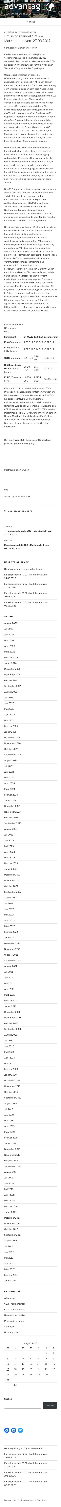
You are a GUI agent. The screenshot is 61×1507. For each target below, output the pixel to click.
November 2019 (12, 1086)
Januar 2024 (10, 800)
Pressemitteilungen (14, 1321)
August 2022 (10, 897)
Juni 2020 (9, 1046)
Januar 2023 (10, 869)
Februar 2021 (10, 1000)
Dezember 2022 (12, 875)
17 (8, 1369)
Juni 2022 (9, 909)
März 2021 (9, 995)
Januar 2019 (10, 1143)
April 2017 (9, 1263)
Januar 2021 (10, 1006)
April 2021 (9, 989)
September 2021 (12, 960)
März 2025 (9, 720)
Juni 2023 (9, 840)
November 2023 (12, 812)
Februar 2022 (11, 932)
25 (15, 1374)
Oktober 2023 (11, 817)
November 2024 (12, 743)
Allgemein (9, 1298)
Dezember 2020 (12, 1012)
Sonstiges (9, 1326)
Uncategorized (11, 1332)
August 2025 (10, 692)
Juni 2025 (9, 703)
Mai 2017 (8, 1258)
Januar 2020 (10, 1075)
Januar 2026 (10, 663)
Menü (32, 22)
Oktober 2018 (11, 1160)
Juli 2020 (8, 1040)
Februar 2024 (11, 795)
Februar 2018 (11, 1206)
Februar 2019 (11, 1138)
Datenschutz (10, 1500)
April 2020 (9, 1058)
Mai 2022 (9, 915)
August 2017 (10, 1240)
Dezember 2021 (12, 943)
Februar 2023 (11, 863)
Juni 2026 (9, 634)
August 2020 (10, 1035)
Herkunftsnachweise (14, 1315)
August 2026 (10, 623)
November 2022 (12, 880)
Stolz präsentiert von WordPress (33, 1500)
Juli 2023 (8, 835)
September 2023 (13, 823)
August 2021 (10, 966)
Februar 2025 (11, 726)
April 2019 (9, 1126)
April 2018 (9, 1195)
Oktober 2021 (11, 955)
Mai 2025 (9, 709)
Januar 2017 (10, 1280)
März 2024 (9, 789)
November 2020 (12, 1017)
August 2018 (10, 1172)
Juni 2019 (9, 1115)
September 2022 (12, 892)
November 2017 (12, 1223)
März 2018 (9, 1200)
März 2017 (9, 1269)
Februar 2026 (11, 657)
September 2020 (13, 1029)
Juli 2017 (8, 1246)
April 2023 (9, 852)
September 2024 (13, 754)
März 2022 (9, 926)
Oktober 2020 (11, 1023)
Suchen (8, 1399)
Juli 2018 (8, 1177)
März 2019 (9, 1132)
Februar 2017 (10, 1275)
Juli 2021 (8, 972)
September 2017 (12, 1235)
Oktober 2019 (11, 1092)
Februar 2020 (11, 1069)
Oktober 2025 (11, 680)
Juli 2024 (8, 766)
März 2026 (9, 652)
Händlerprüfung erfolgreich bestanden (23, 569)
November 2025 (12, 674)
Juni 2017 (9, 1252)
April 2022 (9, 920)
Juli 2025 (8, 697)
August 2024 (10, 760)
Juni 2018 (9, 1183)
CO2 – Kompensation (14, 1304)
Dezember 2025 (12, 669)
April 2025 (9, 714)
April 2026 (9, 646)
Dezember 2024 (12, 737)
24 (7, 1374)
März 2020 (9, 1063)
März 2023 (9, 857)
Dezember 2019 (12, 1080)
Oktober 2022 (11, 886)
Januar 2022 (10, 937)
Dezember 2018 (12, 1149)
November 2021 (12, 949)
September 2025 (13, 686)
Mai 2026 (9, 640)
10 (8, 1364)
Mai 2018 (8, 1189)
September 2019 (12, 1098)
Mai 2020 (9, 1052)
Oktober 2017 (11, 1229)
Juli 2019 (8, 1109)
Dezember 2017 (12, 1218)
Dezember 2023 (12, 806)
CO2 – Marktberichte (14, 1309)
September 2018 (12, 1166)
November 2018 (12, 1155)
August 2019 (10, 1103)
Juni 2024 (9, 772)
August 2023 (10, 829)
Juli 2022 (8, 903)
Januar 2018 (10, 1212)
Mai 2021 (8, 983)
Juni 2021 (9, 977)
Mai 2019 (8, 1120)
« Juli (14, 1385)
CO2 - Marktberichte (20, 511)
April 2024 (9, 783)
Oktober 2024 (11, 749)
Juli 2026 (8, 629)
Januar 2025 (10, 732)
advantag (31, 32)
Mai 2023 (9, 846)
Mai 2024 (9, 777)
